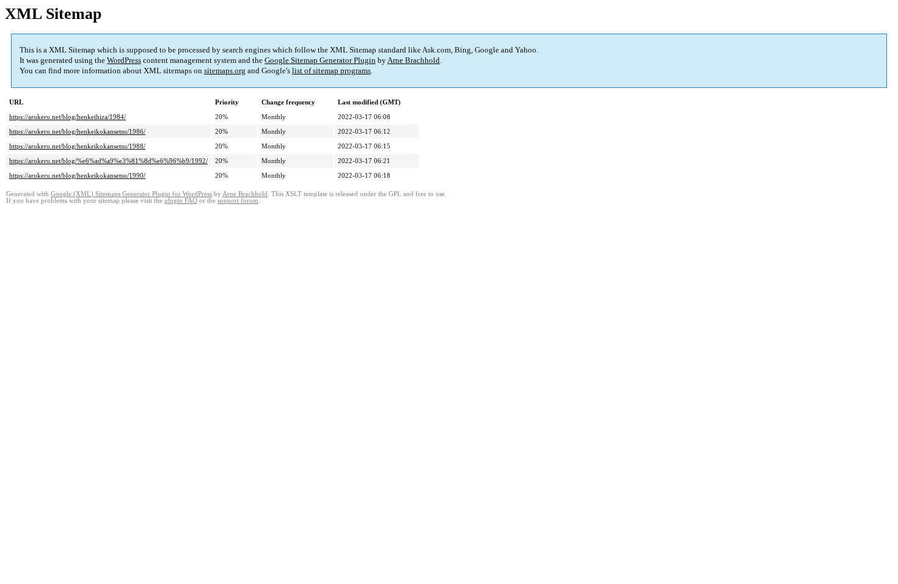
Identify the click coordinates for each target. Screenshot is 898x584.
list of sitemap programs (331, 70)
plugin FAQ (180, 200)
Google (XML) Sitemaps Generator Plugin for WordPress (131, 194)
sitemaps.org (225, 70)
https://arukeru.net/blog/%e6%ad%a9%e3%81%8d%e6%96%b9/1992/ (108, 160)
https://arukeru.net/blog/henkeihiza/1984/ (67, 116)
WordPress (124, 60)
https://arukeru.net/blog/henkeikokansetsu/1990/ (77, 175)
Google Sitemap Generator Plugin (320, 60)
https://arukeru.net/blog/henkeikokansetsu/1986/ (77, 131)
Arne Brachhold (413, 60)
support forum (237, 200)
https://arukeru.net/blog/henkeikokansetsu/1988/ (77, 146)
